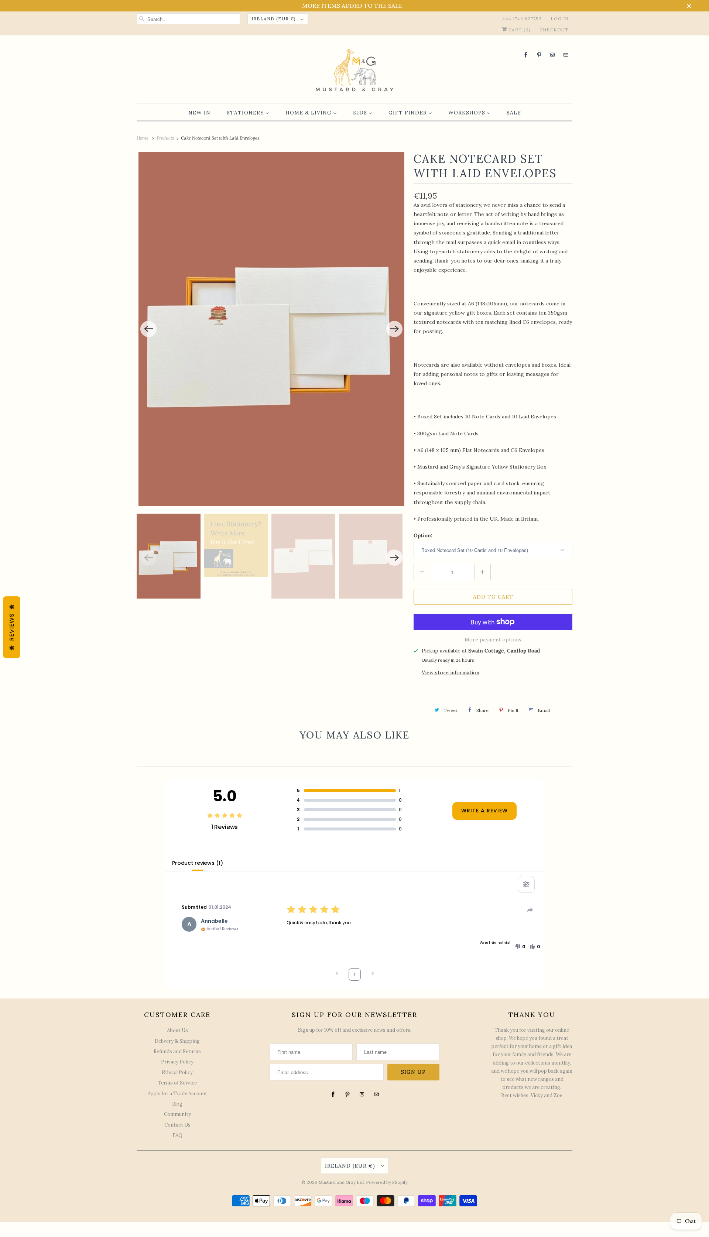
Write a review (484, 810)
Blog (177, 1104)
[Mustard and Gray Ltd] (354, 71)
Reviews (11, 627)
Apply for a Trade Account (177, 1093)
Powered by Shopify (387, 1182)
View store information (450, 672)
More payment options (493, 639)
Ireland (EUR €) (274, 18)
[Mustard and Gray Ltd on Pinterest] (539, 55)
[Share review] (530, 909)
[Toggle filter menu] (526, 884)
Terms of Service (177, 1083)
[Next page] (372, 974)
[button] (520, 946)
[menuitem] (199, 112)
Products (166, 138)
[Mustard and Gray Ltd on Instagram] (552, 55)
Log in (560, 18)
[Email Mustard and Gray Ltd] (566, 55)
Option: (423, 535)
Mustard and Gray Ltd (341, 1182)
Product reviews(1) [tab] (197, 863)
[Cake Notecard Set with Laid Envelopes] (271, 329)
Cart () (519, 29)
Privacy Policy (177, 1062)
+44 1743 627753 (522, 18)
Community (177, 1114)
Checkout (554, 29)
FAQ (177, 1135)
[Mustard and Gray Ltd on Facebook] (526, 55)
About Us (177, 1030)
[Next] (394, 329)
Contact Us (177, 1125)
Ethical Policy (177, 1072)
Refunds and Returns (177, 1051)
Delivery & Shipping (177, 1041)
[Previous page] (337, 974)
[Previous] (148, 329)
